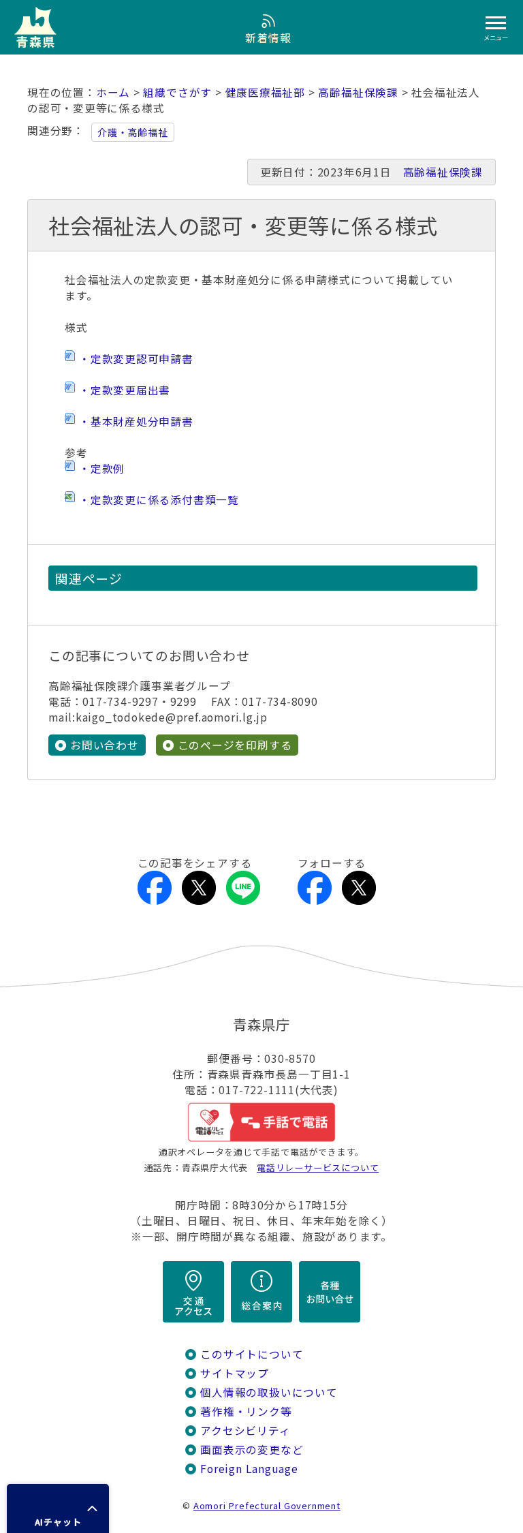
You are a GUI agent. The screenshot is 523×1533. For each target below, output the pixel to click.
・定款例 (102, 468)
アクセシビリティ (245, 1430)
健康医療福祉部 (265, 92)
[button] (58, 1508)
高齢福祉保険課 (358, 92)
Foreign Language (249, 1468)
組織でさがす (177, 92)
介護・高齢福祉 (132, 132)
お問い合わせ (104, 745)
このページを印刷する (235, 745)
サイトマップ (234, 1373)
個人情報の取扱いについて (268, 1392)
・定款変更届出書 (124, 390)
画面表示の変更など (251, 1449)
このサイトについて (251, 1354)
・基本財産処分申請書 (136, 421)
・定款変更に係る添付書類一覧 (159, 500)
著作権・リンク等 (245, 1411)
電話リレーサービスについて (318, 1167)
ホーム (113, 92)
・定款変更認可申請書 (136, 359)
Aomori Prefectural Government (266, 1505)
